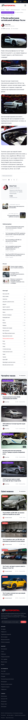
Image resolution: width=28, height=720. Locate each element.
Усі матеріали (22, 375)
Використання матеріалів (20, 715)
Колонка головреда (14, 314)
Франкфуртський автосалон (14, 362)
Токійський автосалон (14, 351)
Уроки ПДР (14, 359)
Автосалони (4, 696)
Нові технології (14, 330)
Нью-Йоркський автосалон (14, 333)
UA (15, 1)
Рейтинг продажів (5, 642)
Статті (2, 651)
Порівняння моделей (6, 634)
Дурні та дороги (14, 307)
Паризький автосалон (14, 335)
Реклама (3, 717)
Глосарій (3, 676)
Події (14, 341)
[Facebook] (11, 180)
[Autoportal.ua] (8, 5)
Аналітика (14, 299)
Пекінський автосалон (7, 12)
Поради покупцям (5, 656)
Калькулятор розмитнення (7, 679)
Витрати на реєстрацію (6, 684)
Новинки (14, 325)
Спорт (14, 346)
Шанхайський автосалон (14, 364)
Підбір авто (3, 631)
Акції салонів (14, 296)
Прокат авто (4, 704)
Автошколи (3, 701)
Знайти (23, 622)
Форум (2, 664)
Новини (14, 322)
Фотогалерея (4, 637)
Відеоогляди (4, 661)
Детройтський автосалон (14, 301)
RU (17, 1)
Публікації (3, 654)
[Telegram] (9, 180)
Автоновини (4, 648)
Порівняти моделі (5, 686)
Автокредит (4, 681)
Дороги (14, 304)
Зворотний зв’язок (9, 717)
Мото (14, 320)
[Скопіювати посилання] (17, 180)
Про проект (3, 706)
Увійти (24, 1)
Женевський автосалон (14, 309)
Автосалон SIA (14, 293)
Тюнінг (14, 354)
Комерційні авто (14, 317)
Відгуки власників (5, 639)
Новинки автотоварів (14, 328)
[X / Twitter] (14, 180)
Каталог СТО (4, 698)
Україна (14, 357)
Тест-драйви (4, 659)
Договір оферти (10, 715)
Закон (14, 312)
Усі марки (3, 629)
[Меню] (25, 5)
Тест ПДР (3, 671)
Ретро (14, 343)
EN (20, 1)
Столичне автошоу (14, 349)
